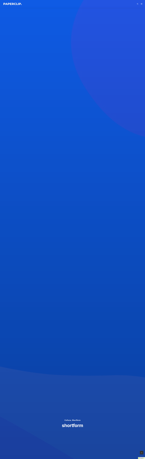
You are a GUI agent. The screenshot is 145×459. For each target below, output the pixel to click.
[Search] (137, 4)
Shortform (76, 420)
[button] (141, 4)
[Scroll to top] (141, 452)
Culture (67, 420)
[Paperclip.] (12, 4)
